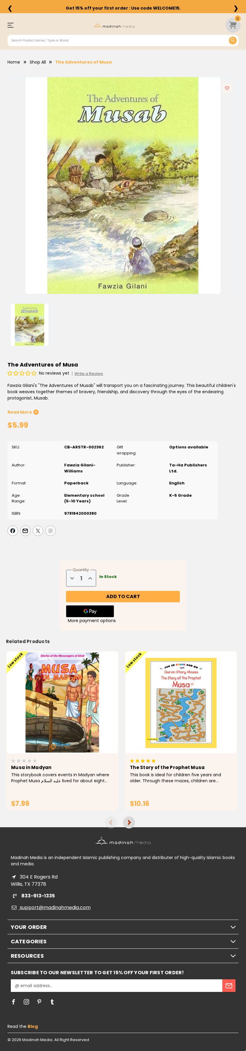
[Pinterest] (50, 531)
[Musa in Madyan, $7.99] (62, 702)
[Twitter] (38, 531)
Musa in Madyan (31, 767)
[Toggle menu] (13, 25)
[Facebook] (13, 531)
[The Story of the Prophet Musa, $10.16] (181, 702)
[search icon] (233, 40)
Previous (111, 822)
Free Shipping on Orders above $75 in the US (123, 8)
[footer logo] (123, 841)
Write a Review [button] (88, 374)
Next (129, 822)
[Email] (25, 531)
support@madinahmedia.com (55, 907)
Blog (33, 1026)
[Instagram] (26, 1002)
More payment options (92, 621)
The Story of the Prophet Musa (167, 767)
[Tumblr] (52, 1002)
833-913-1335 (37, 895)
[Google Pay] (90, 611)
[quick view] (53, 712)
